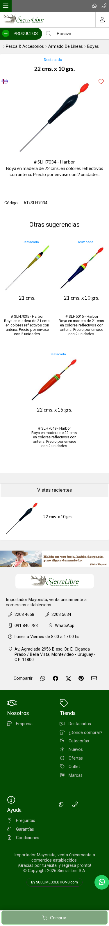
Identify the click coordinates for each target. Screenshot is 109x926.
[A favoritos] (101, 81)
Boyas (93, 46)
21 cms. (27, 298)
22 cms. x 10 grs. (58, 516)
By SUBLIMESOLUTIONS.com (54, 882)
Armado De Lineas (65, 46)
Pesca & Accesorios (25, 46)
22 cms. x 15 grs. (54, 410)
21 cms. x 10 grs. (81, 298)
